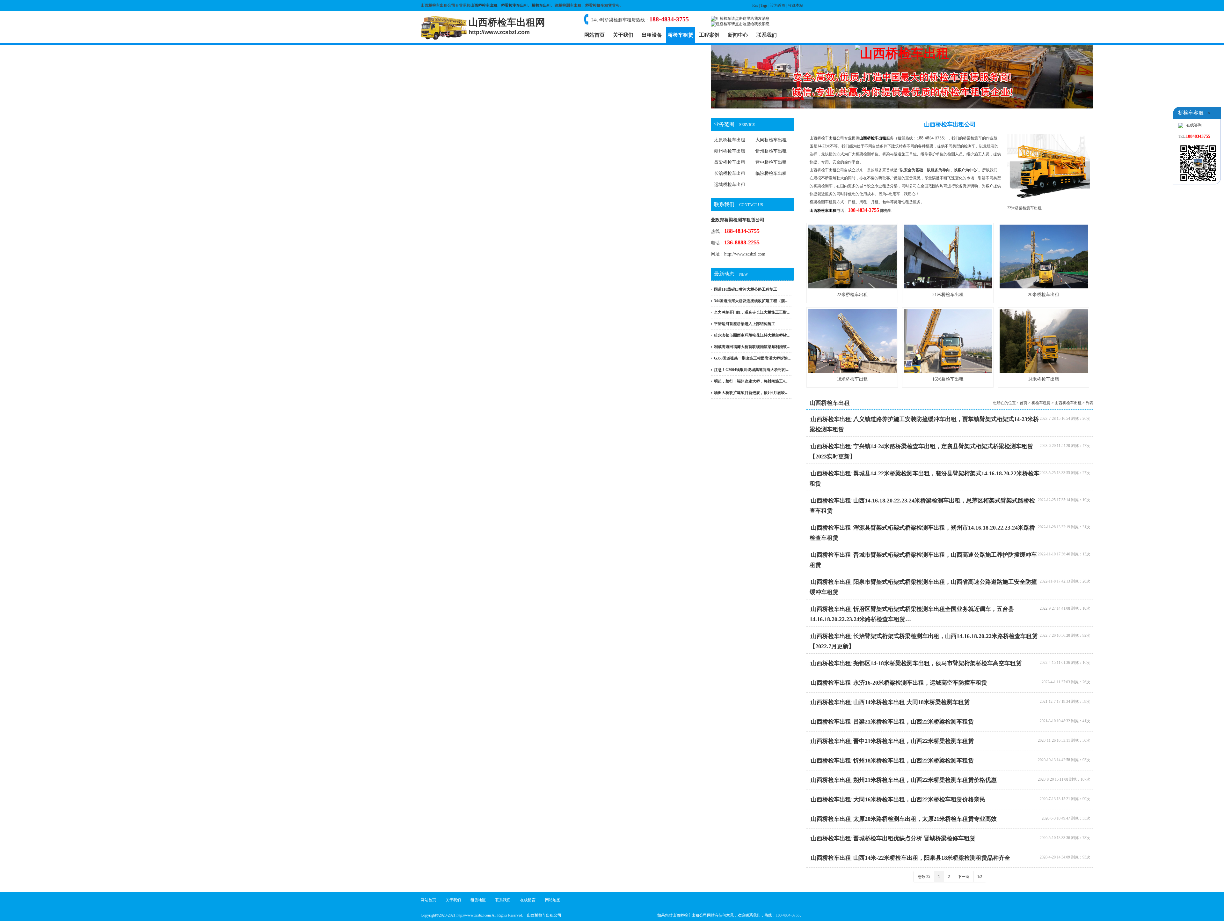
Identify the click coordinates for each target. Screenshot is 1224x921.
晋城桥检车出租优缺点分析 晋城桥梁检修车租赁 (914, 838)
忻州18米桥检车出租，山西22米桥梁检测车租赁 (913, 760)
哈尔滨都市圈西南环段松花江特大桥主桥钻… (752, 335)
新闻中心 (738, 35)
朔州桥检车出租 (729, 151)
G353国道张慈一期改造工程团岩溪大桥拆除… (752, 358)
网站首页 (594, 35)
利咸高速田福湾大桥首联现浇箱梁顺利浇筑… (752, 347)
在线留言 (528, 900)
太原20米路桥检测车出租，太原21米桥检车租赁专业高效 (925, 819)
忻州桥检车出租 (771, 151)
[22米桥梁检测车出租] (1048, 200)
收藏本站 (795, 5)
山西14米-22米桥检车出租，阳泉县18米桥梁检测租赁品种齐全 (931, 858)
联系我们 (766, 35)
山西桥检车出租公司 (827, 138)
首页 (1023, 403)
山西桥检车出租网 (507, 26)
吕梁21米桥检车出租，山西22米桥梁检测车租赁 (913, 721)
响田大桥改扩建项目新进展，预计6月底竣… (751, 392)
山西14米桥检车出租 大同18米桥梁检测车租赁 (911, 702)
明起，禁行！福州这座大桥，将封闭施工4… (751, 381)
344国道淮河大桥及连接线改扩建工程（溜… (751, 301)
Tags (764, 5)
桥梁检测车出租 (514, 5)
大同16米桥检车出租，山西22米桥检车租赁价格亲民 (919, 799)
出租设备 (652, 35)
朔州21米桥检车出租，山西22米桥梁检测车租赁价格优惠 (925, 780)
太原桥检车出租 (729, 139)
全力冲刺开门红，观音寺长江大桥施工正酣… (752, 312)
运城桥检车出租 (729, 184)
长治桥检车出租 (729, 173)
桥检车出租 (541, 5)
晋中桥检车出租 (771, 162)
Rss (755, 5)
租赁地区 (478, 900)
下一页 (963, 876)
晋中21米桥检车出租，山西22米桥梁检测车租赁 (913, 741)
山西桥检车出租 (483, 5)
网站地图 (552, 900)
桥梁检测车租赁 (823, 202)
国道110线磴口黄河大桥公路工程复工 (745, 289)
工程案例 (709, 35)
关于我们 (623, 35)
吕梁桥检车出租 (729, 162)
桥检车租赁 (680, 35)
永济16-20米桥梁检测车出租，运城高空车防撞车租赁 (920, 683)
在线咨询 (1194, 125)
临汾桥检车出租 (771, 173)
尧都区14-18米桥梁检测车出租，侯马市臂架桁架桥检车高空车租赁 (937, 663)
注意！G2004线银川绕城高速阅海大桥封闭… (752, 370)
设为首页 (777, 5)
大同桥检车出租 (771, 139)
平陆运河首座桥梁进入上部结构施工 (744, 324)
